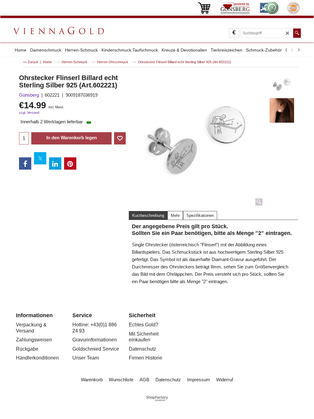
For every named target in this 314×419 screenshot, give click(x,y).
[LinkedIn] (55, 163)
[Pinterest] (70, 163)
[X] (40, 158)
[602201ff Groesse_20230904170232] (282, 110)
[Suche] (297, 33)
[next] (298, 50)
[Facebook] (25, 163)
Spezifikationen (200, 215)
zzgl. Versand (29, 112)
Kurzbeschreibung (148, 215)
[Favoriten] (120, 138)
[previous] (292, 50)
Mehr (175, 215)
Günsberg (29, 95)
